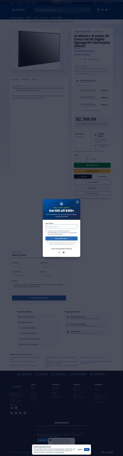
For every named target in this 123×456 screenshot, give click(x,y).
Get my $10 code (60, 238)
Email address (49, 223)
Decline (80, 449)
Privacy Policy (59, 234)
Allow (86, 449)
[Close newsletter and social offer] (77, 202)
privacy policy (60, 452)
